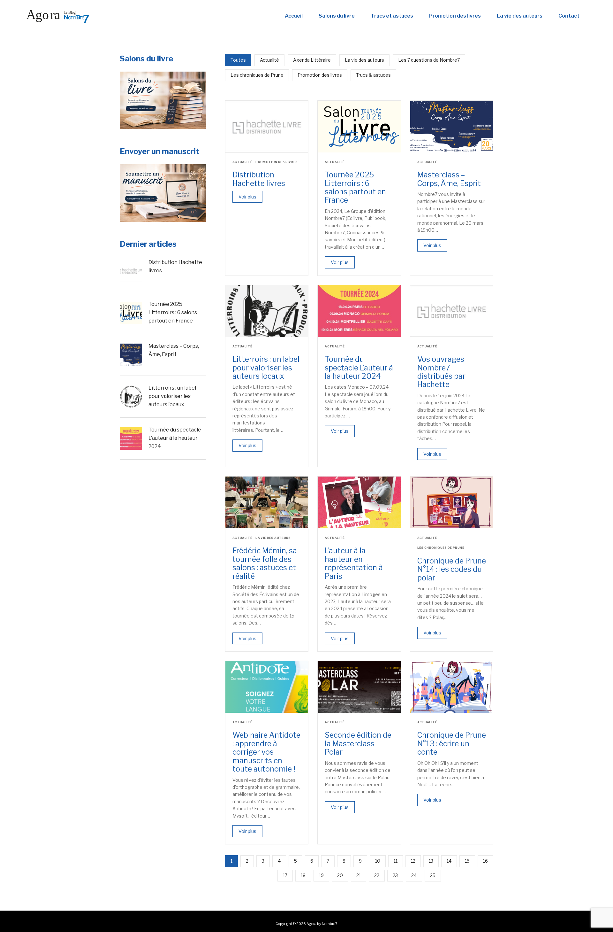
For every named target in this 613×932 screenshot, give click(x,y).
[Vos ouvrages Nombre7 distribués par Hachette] (451, 311)
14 (449, 861)
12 (413, 861)
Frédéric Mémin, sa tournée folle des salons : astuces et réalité (264, 563)
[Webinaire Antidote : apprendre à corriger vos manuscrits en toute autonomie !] (266, 687)
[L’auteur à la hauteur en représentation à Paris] (359, 502)
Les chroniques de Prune (257, 75)
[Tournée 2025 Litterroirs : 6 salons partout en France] (359, 126)
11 (395, 861)
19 (321, 875)
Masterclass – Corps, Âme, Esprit (449, 179)
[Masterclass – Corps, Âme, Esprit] (451, 126)
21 (358, 875)
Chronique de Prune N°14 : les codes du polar (451, 569)
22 (376, 875)
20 (340, 875)
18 (303, 875)
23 (395, 875)
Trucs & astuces (373, 75)
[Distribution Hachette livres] (266, 126)
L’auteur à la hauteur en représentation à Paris (354, 563)
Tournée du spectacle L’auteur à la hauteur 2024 (359, 368)
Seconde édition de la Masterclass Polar (358, 744)
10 (377, 861)
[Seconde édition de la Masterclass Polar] (359, 687)
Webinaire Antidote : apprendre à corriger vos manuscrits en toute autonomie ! (266, 752)
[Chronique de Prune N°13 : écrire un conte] (451, 687)
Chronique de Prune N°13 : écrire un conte (451, 744)
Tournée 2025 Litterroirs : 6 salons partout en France (355, 187)
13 (431, 861)
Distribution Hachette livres (258, 179)
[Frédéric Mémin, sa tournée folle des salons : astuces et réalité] (266, 502)
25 (432, 875)
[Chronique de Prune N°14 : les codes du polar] (451, 502)
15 (467, 861)
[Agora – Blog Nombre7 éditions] (57, 16)
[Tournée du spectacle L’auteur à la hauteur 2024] (359, 311)
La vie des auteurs (364, 60)
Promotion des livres (320, 75)
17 (285, 875)
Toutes (238, 60)
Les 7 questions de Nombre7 (429, 60)
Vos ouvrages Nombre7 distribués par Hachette (441, 372)
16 (485, 861)
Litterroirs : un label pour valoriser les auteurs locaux (265, 368)
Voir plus (247, 196)
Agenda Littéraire (312, 60)
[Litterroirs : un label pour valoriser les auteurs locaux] (266, 311)
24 (414, 875)
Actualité (269, 60)
